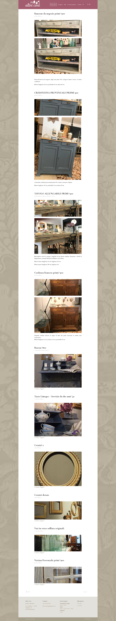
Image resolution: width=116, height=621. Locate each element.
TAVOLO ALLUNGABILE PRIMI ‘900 (53, 193)
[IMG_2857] (58, 287)
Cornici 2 (39, 445)
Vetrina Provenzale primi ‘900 (49, 560)
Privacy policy (79, 603)
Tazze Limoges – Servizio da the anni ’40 (54, 396)
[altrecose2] (58, 419)
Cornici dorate (41, 495)
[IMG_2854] (58, 107)
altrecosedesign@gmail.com (49, 606)
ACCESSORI (36, 399)
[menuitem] (53, 4)
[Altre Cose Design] (58, 469)
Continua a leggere (39, 389)
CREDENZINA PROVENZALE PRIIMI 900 (56, 92)
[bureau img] (58, 371)
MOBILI (36, 16)
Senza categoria (47, 196)
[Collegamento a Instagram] (90, 4)
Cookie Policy (79, 605)
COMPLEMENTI (37, 350)
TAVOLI (53, 196)
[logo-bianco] (32, 4)
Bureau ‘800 (40, 347)
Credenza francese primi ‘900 (48, 272)
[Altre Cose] (58, 543)
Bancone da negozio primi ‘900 (49, 13)
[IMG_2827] (58, 28)
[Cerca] (83, 4)
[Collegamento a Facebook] (88, 4)
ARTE (35, 447)
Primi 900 (40, 16)
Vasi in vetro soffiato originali (49, 528)
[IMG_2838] (58, 208)
